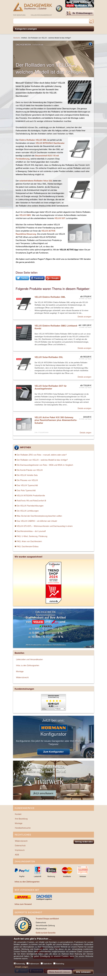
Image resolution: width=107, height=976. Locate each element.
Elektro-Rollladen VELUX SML (33, 139)
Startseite (16, 38)
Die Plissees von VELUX (27, 480)
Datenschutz (20, 845)
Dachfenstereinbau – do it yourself (31, 531)
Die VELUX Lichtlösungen (28, 510)
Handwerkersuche (23, 827)
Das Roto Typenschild (26, 490)
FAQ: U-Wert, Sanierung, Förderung (32, 536)
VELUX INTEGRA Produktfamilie (31, 495)
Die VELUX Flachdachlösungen (30, 505)
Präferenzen (34, 964)
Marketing (60, 964)
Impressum (20, 850)
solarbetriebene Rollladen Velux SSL (35, 180)
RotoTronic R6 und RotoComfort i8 (31, 500)
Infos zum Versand (23, 904)
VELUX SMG (25, 215)
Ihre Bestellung (21, 818)
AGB (17, 854)
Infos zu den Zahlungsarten (27, 665)
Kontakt (18, 814)
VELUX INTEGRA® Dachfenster (50, 143)
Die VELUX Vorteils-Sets (27, 475)
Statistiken (47, 964)
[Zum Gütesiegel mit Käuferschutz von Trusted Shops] (59, 8)
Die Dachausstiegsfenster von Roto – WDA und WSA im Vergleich (45, 464)
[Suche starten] (91, 21)
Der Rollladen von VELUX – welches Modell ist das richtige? (42, 459)
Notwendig (20, 964)
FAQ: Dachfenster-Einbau (27, 546)
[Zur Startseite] (32, 6)
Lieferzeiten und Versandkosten (29, 659)
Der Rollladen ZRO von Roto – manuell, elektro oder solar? (42, 454)
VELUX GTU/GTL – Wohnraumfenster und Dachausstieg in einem (45, 526)
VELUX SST (59, 218)
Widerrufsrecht (22, 677)
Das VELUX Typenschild (27, 485)
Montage (19, 671)
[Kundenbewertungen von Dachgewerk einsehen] (53, 709)
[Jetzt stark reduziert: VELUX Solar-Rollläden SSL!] (79, 4)
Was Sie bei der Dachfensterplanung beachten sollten (39, 515)
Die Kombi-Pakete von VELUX (30, 470)
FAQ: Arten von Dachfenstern (29, 541)
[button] (22, 278)
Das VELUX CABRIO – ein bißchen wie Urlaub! (37, 520)
